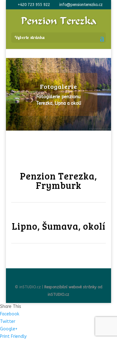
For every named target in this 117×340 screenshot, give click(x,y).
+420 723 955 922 (34, 4)
